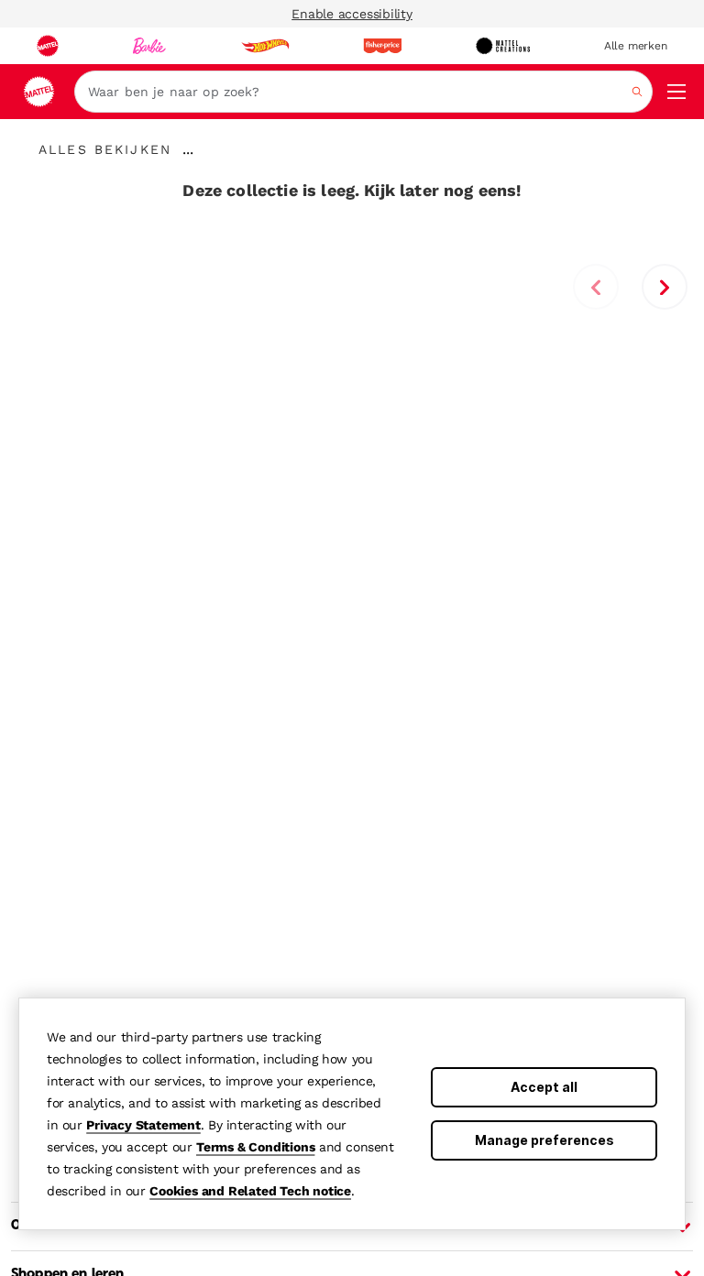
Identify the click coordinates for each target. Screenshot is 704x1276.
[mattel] (47, 45)
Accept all (544, 1087)
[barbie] (149, 45)
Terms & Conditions (255, 1147)
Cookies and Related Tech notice (250, 1190)
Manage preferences (544, 1140)
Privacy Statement (143, 1125)
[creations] (502, 45)
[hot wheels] (265, 45)
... (187, 149)
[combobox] (363, 92)
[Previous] (596, 287)
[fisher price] (382, 45)
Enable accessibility (352, 13)
